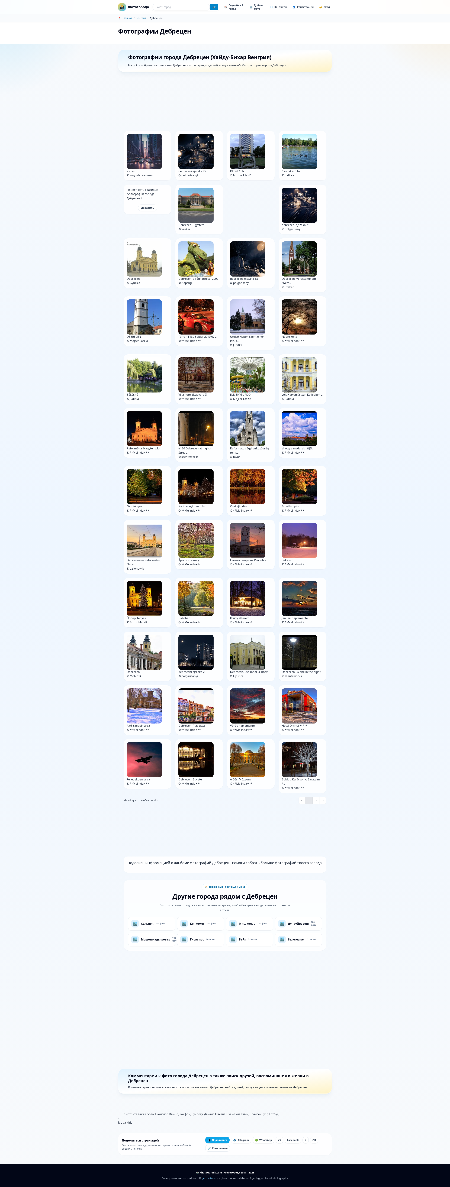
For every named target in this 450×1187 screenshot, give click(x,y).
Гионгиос (161, 1114)
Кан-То (173, 1114)
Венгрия (141, 18)
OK (314, 1140)
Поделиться (217, 1140)
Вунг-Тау (197, 1114)
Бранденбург (259, 1114)
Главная (127, 18)
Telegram (241, 1140)
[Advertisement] (223, 102)
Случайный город (233, 7)
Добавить (147, 207)
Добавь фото (256, 7)
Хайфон (185, 1114)
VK (279, 1140)
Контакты (278, 7)
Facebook (293, 1140)
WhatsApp (263, 1140)
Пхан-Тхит (233, 1114)
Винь (244, 1114)
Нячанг (220, 1114)
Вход (324, 7)
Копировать (218, 1148)
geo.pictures (209, 1178)
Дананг (209, 1114)
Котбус (273, 1114)
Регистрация (303, 7)
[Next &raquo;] (323, 800)
